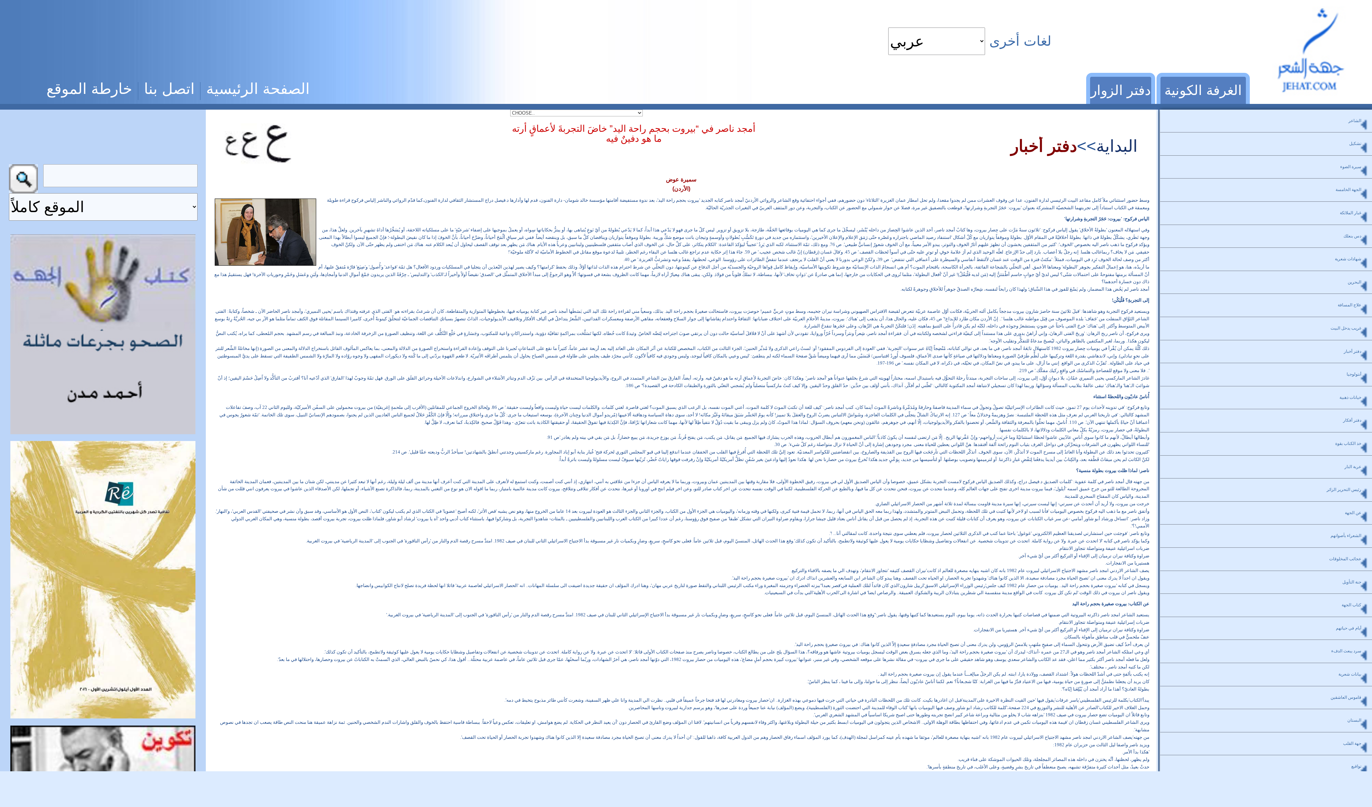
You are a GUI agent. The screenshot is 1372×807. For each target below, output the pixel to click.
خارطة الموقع (89, 88)
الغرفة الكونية (1203, 90)
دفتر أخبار (1044, 146)
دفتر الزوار (1120, 90)
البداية (1117, 146)
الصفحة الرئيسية (258, 88)
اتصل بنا (169, 88)
